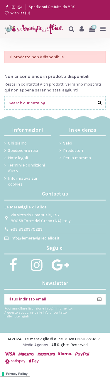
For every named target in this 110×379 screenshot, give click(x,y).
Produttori (73, 150)
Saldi (67, 143)
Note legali (18, 157)
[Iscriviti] (99, 299)
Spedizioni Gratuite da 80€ (52, 7)
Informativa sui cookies (22, 181)
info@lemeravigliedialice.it (35, 238)
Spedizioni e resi (23, 150)
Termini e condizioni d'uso (26, 168)
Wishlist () (19, 13)
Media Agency (35, 344)
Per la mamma (77, 157)
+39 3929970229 (27, 229)
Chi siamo (17, 143)
